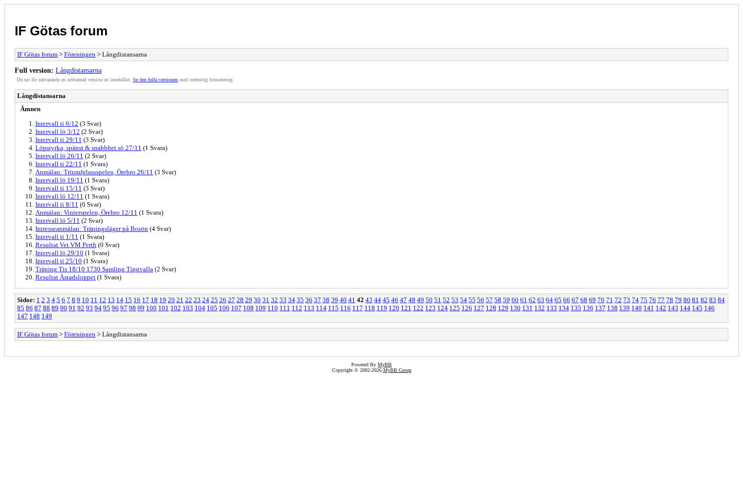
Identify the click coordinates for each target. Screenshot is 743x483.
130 (515, 308)
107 (236, 308)
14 (119, 300)
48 (411, 300)
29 (248, 300)
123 (430, 308)
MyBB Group (397, 370)
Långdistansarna (79, 70)
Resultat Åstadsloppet (65, 277)
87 (37, 308)
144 (685, 308)
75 (643, 300)
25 (214, 300)
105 (212, 308)
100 (151, 308)
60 (515, 300)
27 (231, 300)
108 (248, 308)
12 (102, 300)
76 (652, 300)
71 (609, 300)
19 (162, 300)
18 (154, 300)
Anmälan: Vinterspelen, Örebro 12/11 (86, 212)
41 (351, 300)
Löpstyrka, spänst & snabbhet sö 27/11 (88, 148)
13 (111, 300)
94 (98, 308)
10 (85, 300)
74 (635, 300)
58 (497, 300)
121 (406, 308)
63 (540, 300)
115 (333, 308)
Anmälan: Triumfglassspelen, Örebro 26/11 (94, 172)
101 (163, 308)
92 (80, 308)
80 (686, 300)
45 (386, 300)
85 (20, 308)
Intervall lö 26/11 (59, 156)
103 (187, 308)
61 (523, 300)
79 (678, 300)
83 (712, 300)
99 (141, 308)
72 (618, 300)
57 (489, 300)
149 (46, 316)
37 (317, 300)
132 (539, 308)
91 (72, 308)
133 (551, 308)
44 (377, 300)
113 (309, 308)
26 (222, 300)
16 (137, 300)
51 (437, 300)
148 (34, 316)
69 (592, 300)
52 (446, 300)
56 (480, 300)
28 (240, 300)
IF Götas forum (61, 30)
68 (583, 300)
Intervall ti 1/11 (56, 236)
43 (369, 300)
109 (260, 308)
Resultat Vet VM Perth (66, 245)
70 (601, 300)
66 (566, 300)
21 (179, 300)
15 (128, 300)
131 (527, 308)
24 (205, 300)
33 (283, 300)
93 (89, 308)
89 (55, 308)
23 (197, 300)
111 (285, 308)
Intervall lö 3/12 (57, 131)
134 (564, 308)
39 (334, 300)
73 (626, 300)
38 (326, 300)
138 (612, 308)
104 (200, 308)
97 (123, 308)
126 (466, 308)
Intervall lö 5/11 (57, 220)
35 (300, 300)
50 (429, 300)
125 (454, 308)
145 (697, 308)
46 (394, 300)
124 (442, 308)
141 (648, 308)
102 (175, 308)
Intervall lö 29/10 (59, 253)
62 (532, 300)
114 (321, 308)
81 (695, 300)
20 (171, 300)
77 (661, 300)
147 (22, 316)
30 (257, 300)
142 (661, 308)
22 (188, 300)
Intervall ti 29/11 (58, 139)
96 (115, 308)
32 (274, 300)
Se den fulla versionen (155, 79)
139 (624, 308)
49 (420, 300)
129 (503, 308)
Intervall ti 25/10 (58, 261)
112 (297, 308)
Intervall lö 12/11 (59, 196)
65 (558, 300)
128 (491, 308)
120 (394, 308)
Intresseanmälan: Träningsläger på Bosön (91, 228)
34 (291, 300)
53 (454, 300)
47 (403, 300)
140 (636, 308)
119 (382, 308)
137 (600, 308)
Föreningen (80, 54)
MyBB (385, 364)
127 (479, 308)
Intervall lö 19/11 (59, 180)
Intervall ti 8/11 (56, 204)
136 (588, 308)
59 (506, 300)
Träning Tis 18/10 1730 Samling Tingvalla (94, 269)
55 (472, 300)
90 (63, 308)
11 (94, 300)
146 (709, 308)
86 (29, 308)
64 (549, 300)
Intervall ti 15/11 (58, 188)
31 (265, 300)
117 (357, 308)
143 (673, 308)
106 (224, 308)
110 (272, 308)
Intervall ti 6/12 (56, 123)
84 (721, 300)
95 (106, 308)
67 (575, 300)
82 (704, 300)
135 (576, 308)
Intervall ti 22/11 (58, 164)
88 (46, 308)
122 (418, 308)
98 (132, 308)
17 (145, 300)
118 (369, 308)
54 (463, 300)
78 (669, 300)
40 (343, 300)
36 (308, 300)
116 (345, 308)
